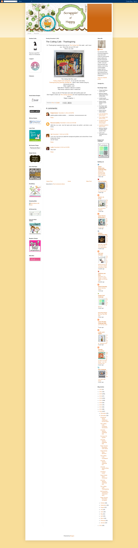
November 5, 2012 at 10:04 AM (68, 122)
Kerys (101, 49)
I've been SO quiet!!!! (103, 436)
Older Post (89, 181)
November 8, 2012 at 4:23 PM (61, 147)
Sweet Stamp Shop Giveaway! (103, 477)
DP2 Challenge (102, 369)
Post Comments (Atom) (59, 184)
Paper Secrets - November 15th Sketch (104, 447)
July (102, 509)
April (102, 516)
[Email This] (63, 103)
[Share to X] (67, 103)
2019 (100, 396)
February (103, 520)
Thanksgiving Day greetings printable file (60, 82)
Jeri (52, 134)
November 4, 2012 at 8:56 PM (66, 113)
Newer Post (49, 181)
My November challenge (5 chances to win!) (104, 493)
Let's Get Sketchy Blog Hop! (104, 468)
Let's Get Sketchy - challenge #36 (103, 482)
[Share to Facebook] (69, 103)
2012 (100, 411)
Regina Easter (54, 113)
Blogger (72, 536)
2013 (100, 409)
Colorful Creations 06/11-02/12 (103, 125)
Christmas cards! (103, 472)
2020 (100, 394)
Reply (52, 117)
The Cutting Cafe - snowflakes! (104, 457)
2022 (100, 389)
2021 (100, 391)
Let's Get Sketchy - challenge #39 (103, 432)
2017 (100, 400)
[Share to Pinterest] (71, 103)
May (102, 514)
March (102, 518)
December (103, 413)
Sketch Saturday (102, 286)
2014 (100, 407)
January (103, 522)
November (103, 415)
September (104, 505)
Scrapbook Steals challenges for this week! (104, 419)
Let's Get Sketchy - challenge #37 (103, 462)
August (102, 507)
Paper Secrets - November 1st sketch (104, 499)
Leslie (52, 147)
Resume (36, 33)
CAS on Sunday (102, 181)
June (102, 511)
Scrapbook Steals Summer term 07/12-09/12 (103, 122)
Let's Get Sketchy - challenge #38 (103, 441)
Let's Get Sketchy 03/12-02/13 (103, 114)
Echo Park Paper (102, 313)
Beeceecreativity (55, 122)
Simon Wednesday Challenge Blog (102, 168)
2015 (100, 404)
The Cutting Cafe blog (66, 94)
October (103, 503)
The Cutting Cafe (74, 45)
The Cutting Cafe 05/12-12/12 (103, 118)
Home (29, 33)
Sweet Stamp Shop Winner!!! (103, 452)
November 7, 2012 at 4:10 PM (60, 134)
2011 (100, 525)
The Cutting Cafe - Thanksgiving (104, 488)
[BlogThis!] (65, 103)
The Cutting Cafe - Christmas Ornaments (103, 425)
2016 (100, 402)
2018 (100, 398)
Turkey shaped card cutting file (61, 80)
